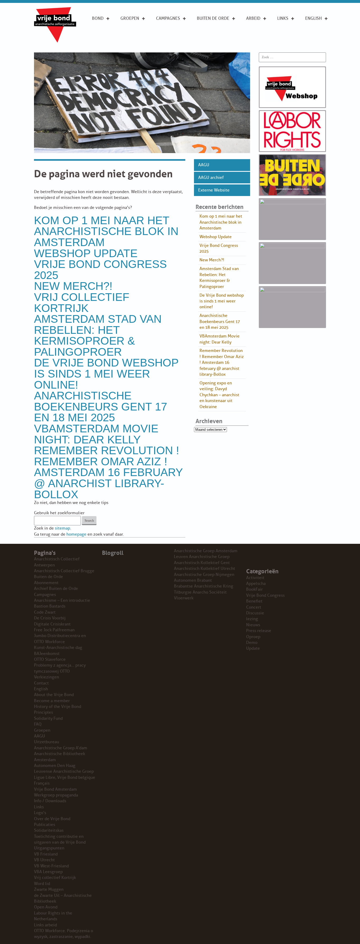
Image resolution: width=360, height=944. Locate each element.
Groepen (129, 18)
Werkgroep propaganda (56, 795)
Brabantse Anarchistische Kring (203, 586)
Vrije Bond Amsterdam (55, 789)
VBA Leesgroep (48, 871)
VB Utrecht (44, 860)
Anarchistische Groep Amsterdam (205, 551)
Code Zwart (45, 612)
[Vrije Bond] (55, 41)
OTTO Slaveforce (50, 659)
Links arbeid (253, 44)
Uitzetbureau (46, 742)
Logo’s (40, 812)
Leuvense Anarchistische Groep (64, 771)
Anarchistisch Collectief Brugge (64, 571)
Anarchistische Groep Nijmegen (204, 574)
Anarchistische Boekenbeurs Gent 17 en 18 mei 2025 (100, 406)
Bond (98, 18)
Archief (205, 35)
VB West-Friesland (51, 866)
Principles (316, 41)
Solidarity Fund (48, 718)
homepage (76, 534)
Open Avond (45, 907)
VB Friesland (46, 854)
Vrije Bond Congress (265, 595)
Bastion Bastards (49, 606)
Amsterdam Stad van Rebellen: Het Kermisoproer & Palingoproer (98, 335)
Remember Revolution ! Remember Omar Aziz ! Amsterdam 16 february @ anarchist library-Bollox (108, 472)
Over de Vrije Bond (106, 30)
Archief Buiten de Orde (56, 588)
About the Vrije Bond (316, 30)
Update (253, 648)
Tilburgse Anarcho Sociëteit (200, 592)
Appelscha (256, 583)
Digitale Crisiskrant (52, 624)
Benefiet (254, 601)
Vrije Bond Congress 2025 (100, 269)
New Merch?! (73, 286)
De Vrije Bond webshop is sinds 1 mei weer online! (106, 373)
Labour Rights (254, 30)
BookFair (254, 589)
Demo (251, 642)
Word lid (42, 883)
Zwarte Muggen (49, 889)
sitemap (62, 528)
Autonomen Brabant (193, 580)
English (313, 18)
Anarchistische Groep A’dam (137, 30)
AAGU (203, 165)
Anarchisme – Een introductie (170, 33)
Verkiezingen (46, 677)
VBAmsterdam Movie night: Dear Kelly (96, 434)
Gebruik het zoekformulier (59, 513)
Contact (41, 683)
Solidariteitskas (49, 830)
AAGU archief (211, 177)
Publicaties (44, 824)
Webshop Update (86, 253)
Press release (258, 630)
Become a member (52, 700)
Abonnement (210, 27)
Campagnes (168, 18)
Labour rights (285, 30)
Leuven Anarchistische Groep (202, 556)
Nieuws (253, 625)
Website (205, 44)
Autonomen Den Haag (54, 765)
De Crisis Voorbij (50, 618)
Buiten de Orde (213, 18)
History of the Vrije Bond (57, 706)
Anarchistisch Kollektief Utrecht (204, 568)
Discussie (255, 613)
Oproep (253, 636)
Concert (253, 607)
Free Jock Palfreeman (54, 630)
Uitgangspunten (109, 41)
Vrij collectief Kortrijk (81, 302)
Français (42, 783)
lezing (252, 619)
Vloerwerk (183, 598)
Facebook (287, 41)
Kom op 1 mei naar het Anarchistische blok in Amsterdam (106, 231)
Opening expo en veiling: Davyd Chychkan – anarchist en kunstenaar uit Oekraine (219, 394)
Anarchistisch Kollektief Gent (202, 562)
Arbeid (253, 18)
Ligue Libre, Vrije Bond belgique (64, 777)
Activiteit (255, 577)
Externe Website (214, 190)
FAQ (38, 724)
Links (282, 18)
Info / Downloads (50, 801)
